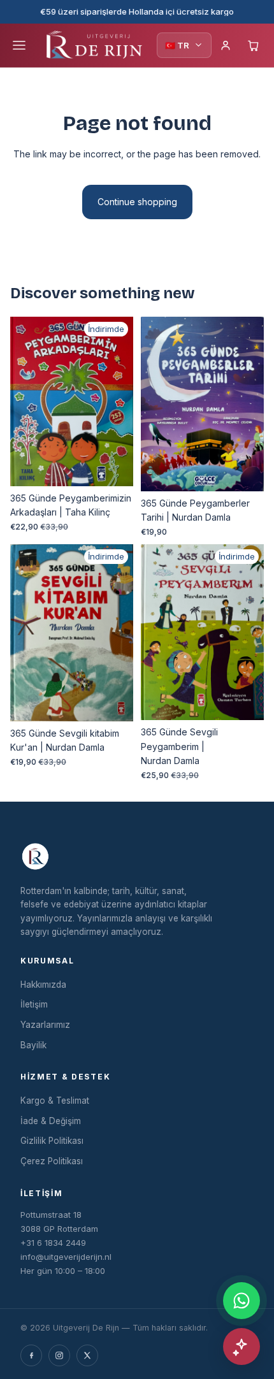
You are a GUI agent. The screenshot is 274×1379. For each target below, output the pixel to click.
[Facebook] (31, 1355)
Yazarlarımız (45, 1025)
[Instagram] (59, 1355)
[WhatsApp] (241, 1300)
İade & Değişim (50, 1121)
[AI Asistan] (241, 1346)
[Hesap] (226, 45)
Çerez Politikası (51, 1161)
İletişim (34, 1004)
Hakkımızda (43, 984)
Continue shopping (137, 201)
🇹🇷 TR (177, 45)
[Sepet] (254, 45)
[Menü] (19, 45)
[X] (87, 1355)
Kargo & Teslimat (54, 1100)
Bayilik (33, 1045)
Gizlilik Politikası (51, 1141)
